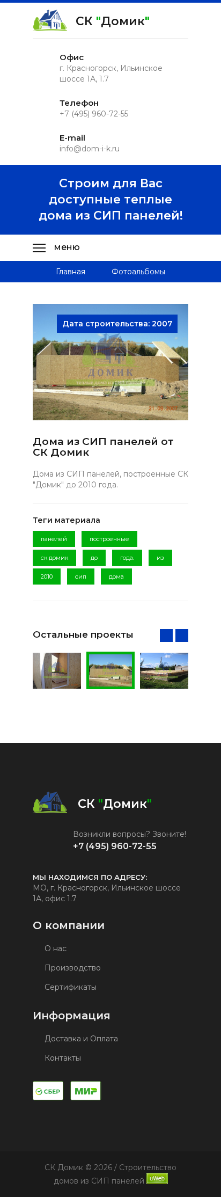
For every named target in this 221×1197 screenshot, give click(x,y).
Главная (70, 271)
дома (116, 576)
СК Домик (113, 21)
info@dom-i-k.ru (90, 149)
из (160, 557)
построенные (109, 539)
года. (127, 557)
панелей (54, 539)
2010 (47, 576)
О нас (54, 948)
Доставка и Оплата (80, 1038)
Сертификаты (69, 987)
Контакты (61, 1058)
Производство (71, 968)
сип (80, 576)
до (94, 557)
